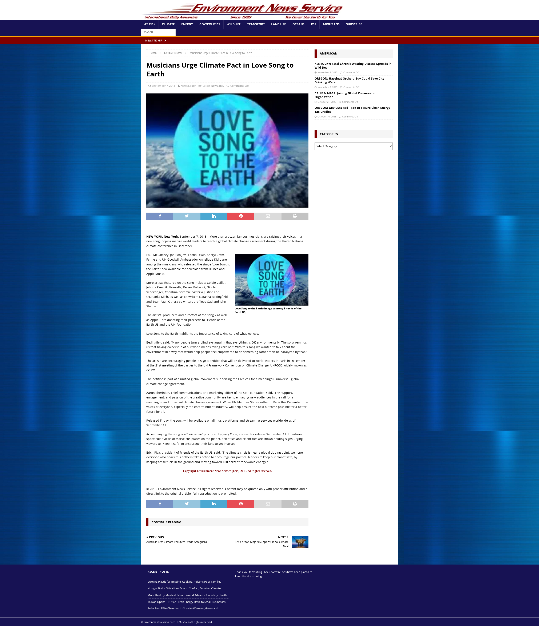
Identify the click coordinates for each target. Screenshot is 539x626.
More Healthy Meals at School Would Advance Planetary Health (187, 595)
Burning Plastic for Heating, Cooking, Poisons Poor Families (184, 581)
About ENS (331, 24)
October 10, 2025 (327, 116)
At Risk (149, 24)
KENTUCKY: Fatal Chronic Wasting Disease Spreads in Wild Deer (353, 65)
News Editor (188, 86)
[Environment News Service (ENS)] (243, 17)
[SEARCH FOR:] (158, 32)
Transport (256, 24)
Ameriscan (328, 53)
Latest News (210, 86)
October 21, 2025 (327, 101)
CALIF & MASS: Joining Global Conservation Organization (346, 95)
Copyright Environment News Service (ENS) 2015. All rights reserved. (227, 471)
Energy (187, 24)
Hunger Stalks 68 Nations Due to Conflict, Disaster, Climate (184, 588)
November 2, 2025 (327, 72)
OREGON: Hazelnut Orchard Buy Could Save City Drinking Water (349, 80)
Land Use (278, 24)
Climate (168, 24)
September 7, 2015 (163, 86)
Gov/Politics (209, 24)
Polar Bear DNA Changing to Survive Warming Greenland (183, 608)
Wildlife (234, 24)
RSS (313, 24)
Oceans (298, 24)
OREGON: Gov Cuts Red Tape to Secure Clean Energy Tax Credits (352, 109)
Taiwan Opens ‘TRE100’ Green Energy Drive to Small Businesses (186, 602)
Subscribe (354, 24)
